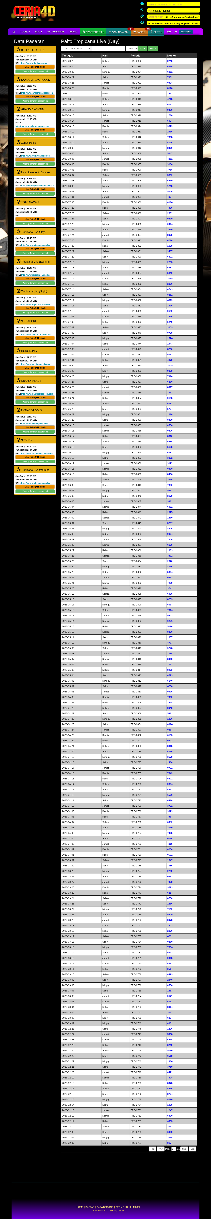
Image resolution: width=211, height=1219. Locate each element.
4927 (170, 197)
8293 (170, 599)
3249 (170, 1045)
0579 (170, 675)
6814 (170, 1039)
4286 (170, 686)
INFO (38, 31)
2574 (170, 338)
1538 (170, 245)
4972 (170, 789)
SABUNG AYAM (121, 30)
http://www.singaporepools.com (36, 334)
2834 (170, 1061)
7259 (170, 583)
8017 (170, 387)
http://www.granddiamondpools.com (32, 126)
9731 (170, 767)
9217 (170, 729)
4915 (170, 844)
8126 (170, 88)
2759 (170, 871)
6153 (170, 735)
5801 (170, 778)
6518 (170, 1056)
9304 (170, 534)
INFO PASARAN (55, 31)
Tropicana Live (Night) (33, 291)
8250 (170, 849)
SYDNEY (26, 440)
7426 (170, 316)
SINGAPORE (28, 321)
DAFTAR (89, 1207)
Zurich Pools (28, 142)
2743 (170, 61)
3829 (170, 811)
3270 (170, 229)
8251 (170, 294)
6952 (170, 1132)
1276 (170, 1028)
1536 (170, 795)
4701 (170, 936)
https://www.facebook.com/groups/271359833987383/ (178, 23)
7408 (170, 882)
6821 (170, 256)
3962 (170, 659)
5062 (170, 354)
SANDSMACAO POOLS (35, 79)
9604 (170, 784)
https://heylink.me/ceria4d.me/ (181, 17)
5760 (170, 1050)
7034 (170, 653)
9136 (170, 164)
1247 (170, 1110)
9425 (170, 430)
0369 (170, 468)
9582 (170, 311)
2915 (170, 131)
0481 (170, 577)
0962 (170, 876)
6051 (170, 72)
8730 (170, 898)
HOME (79, 1207)
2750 (170, 827)
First (152, 1149)
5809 (170, 1115)
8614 (170, 1007)
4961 (170, 963)
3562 (170, 555)
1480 (170, 762)
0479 (170, 218)
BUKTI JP (172, 31)
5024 (170, 120)
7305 (170, 207)
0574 (170, 82)
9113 (169, 463)
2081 (170, 664)
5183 (170, 447)
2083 (170, 550)
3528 (170, 1137)
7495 (170, 833)
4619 (170, 300)
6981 (170, 506)
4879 (170, 360)
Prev (161, 1149)
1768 (170, 115)
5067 (170, 604)
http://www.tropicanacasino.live (35, 245)
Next (184, 1149)
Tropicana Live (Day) (32, 232)
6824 (170, 1018)
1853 (170, 925)
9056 (170, 191)
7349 (170, 773)
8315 (170, 746)
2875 (170, 512)
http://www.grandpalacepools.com (37, 394)
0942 (170, 740)
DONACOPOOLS (31, 410)
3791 (170, 805)
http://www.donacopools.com (34, 424)
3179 (170, 278)
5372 (170, 952)
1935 (170, 1105)
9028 (170, 371)
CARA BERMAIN (105, 1207)
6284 (170, 441)
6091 (170, 403)
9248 (170, 648)
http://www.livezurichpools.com (35, 156)
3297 (170, 93)
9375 (170, 691)
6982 (170, 822)
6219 (170, 180)
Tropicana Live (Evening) (35, 261)
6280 (170, 381)
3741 (170, 588)
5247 (170, 153)
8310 (170, 436)
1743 (170, 186)
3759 (170, 1066)
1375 (170, 305)
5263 (170, 490)
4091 (170, 452)
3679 (170, 126)
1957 (170, 637)
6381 (170, 267)
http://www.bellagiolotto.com (34, 63)
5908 (170, 1034)
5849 (170, 914)
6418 (170, 800)
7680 (170, 485)
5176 (170, 626)
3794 (170, 1094)
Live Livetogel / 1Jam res (35, 172)
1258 (170, 702)
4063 (170, 1121)
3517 (170, 816)
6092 (170, 1001)
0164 (170, 838)
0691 (170, 1023)
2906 (170, 284)
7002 (170, 697)
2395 (170, 479)
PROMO (73, 31)
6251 (170, 621)
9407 (170, 251)
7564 (170, 947)
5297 (170, 523)
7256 (170, 539)
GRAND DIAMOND (32, 109)
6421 (170, 1072)
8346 (170, 528)
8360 (170, 632)
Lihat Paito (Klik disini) (35, 67)
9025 (170, 958)
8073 (170, 1083)
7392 (170, 77)
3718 (170, 169)
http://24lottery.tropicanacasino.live (37, 186)
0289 (170, 941)
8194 (170, 202)
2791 (170, 1126)
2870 (170, 561)
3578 (170, 757)
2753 (170, 262)
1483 (170, 990)
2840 (170, 979)
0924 (170, 224)
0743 (170, 289)
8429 (170, 974)
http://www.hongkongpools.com (35, 364)
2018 (170, 414)
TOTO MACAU (29, 202)
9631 (170, 854)
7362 (170, 392)
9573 (170, 887)
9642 (170, 615)
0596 (170, 985)
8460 (170, 148)
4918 (170, 66)
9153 (170, 398)
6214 (170, 892)
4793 (170, 642)
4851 (170, 159)
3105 (170, 365)
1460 (170, 517)
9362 (170, 501)
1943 (170, 343)
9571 (170, 996)
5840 (170, 273)
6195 (170, 545)
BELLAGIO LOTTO (32, 50)
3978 (170, 920)
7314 (170, 610)
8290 (170, 349)
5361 (170, 713)
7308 (170, 137)
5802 (170, 175)
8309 (170, 419)
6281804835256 (161, 11)
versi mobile (186, 32)
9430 (170, 110)
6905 (170, 593)
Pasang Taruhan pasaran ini (35, 71)
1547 (170, 860)
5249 (170, 322)
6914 (170, 724)
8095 (170, 235)
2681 (170, 213)
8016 (170, 566)
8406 (170, 474)
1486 (170, 903)
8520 (170, 1099)
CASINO (142, 30)
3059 (170, 327)
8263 (170, 670)
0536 (170, 425)
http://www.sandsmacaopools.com (37, 93)
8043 (170, 708)
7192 (170, 909)
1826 (170, 718)
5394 (170, 572)
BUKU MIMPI (133, 1207)
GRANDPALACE (30, 380)
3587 (170, 1012)
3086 (170, 865)
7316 (170, 376)
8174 (170, 1143)
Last (192, 1149)
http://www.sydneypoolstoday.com (37, 453)
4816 (170, 1088)
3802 (170, 458)
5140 (170, 680)
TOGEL (24, 31)
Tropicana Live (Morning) (35, 470)
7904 (170, 1077)
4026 (170, 751)
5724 (170, 409)
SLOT (157, 32)
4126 (170, 142)
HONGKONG (28, 351)
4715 (170, 99)
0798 (170, 332)
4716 (170, 240)
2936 (170, 931)
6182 (170, 104)
